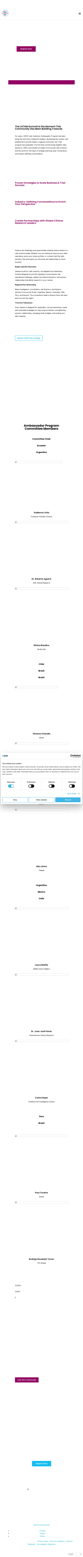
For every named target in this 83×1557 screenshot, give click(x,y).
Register (45, 1500)
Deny (15, 800)
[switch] (31, 786)
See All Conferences (41, 1525)
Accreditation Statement (46, 1544)
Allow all (68, 800)
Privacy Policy (42, 1541)
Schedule (35, 1500)
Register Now (26, 49)
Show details (72, 793)
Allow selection (41, 800)
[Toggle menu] (79, 14)
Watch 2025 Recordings (28, 338)
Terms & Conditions (57, 1541)
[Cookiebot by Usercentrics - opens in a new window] (72, 756)
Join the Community (26, 1380)
